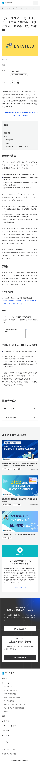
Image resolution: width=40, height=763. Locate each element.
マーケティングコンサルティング (15, 704)
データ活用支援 (9, 701)
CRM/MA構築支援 (10, 693)
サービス (5, 683)
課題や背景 (7, 133)
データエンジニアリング (19, 75)
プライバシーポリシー (9, 749)
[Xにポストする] (12, 82)
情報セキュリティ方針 (9, 754)
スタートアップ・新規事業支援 (14, 708)
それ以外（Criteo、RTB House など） (17, 146)
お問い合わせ (21, 658)
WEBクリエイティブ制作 (12, 697)
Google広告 (9, 140)
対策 (5, 136)
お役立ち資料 (21, 629)
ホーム (4, 678)
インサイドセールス (10, 690)
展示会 (6, 711)
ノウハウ (8, 7)
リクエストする (19, 587)
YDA (7, 143)
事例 (4, 716)
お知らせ (5, 735)
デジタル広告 (16, 71)
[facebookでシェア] (18, 82)
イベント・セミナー (10, 726)
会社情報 (5, 730)
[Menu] (35, 3)
